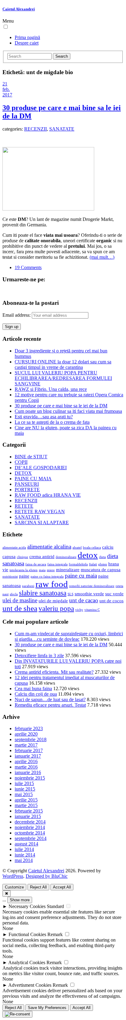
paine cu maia (81, 575)
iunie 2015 (25, 788)
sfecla (14, 594)
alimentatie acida (14, 547)
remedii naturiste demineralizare (91, 586)
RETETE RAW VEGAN (40, 511)
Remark (55, 934)
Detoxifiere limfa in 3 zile (39, 655)
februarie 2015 (29, 810)
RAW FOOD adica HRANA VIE (48, 495)
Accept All (62, 887)
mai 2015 (24, 794)
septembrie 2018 (30, 739)
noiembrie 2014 (30, 827)
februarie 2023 (29, 728)
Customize (14, 887)
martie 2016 (26, 767)
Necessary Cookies (27, 906)
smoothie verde (89, 593)
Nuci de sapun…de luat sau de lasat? (50, 699)
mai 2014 (24, 860)
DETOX (23, 473)
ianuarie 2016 (28, 772)
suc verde (114, 593)
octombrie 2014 (30, 832)
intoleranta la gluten (23, 570)
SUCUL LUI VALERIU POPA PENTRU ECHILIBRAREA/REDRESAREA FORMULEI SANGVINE (63, 378)
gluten (102, 564)
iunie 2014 (25, 854)
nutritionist (10, 576)
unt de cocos (111, 600)
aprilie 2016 (26, 761)
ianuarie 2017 (28, 756)
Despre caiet (27, 42)
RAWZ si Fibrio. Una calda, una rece (51, 389)
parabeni (28, 586)
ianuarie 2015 (28, 816)
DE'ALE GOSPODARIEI (41, 467)
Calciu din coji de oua (36, 694)
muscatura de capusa (100, 569)
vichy (79, 609)
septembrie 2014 (30, 838)
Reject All (38, 887)
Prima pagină (27, 37)
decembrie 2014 (30, 821)
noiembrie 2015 (30, 777)
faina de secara (35, 564)
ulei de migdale (53, 600)
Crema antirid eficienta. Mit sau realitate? (54, 672)
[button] (6, 27)
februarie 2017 (29, 750)
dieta (102, 557)
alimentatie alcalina (49, 546)
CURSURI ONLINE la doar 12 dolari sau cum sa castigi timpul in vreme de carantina (63, 364)
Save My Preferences (47, 1007)
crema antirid (41, 556)
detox (88, 555)
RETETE (24, 506)
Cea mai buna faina (33, 688)
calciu (107, 547)
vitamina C (92, 609)
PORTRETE (27, 489)
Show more (20, 900)
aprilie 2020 (26, 734)
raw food (51, 584)
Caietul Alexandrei (18, 9)
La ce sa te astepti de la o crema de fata (52, 422)
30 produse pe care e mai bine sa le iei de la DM (61, 405)
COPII (21, 462)
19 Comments (28, 267)
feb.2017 (7, 92)
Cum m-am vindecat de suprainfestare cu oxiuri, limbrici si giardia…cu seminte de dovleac (69, 636)
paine (24, 575)
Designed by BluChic (47, 876)
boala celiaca (92, 547)
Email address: (17, 315)
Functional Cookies (27, 934)
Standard (55, 906)
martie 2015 (26, 805)
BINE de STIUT (31, 456)
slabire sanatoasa (42, 593)
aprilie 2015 (26, 799)
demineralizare (66, 557)
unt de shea (19, 608)
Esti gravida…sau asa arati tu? (44, 416)
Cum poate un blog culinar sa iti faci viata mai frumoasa (68, 411)
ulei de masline (19, 600)
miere (51, 570)
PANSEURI (27, 484)
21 (4, 83)
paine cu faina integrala (47, 576)
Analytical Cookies (26, 962)
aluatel (77, 547)
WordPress (12, 876)
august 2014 (26, 843)
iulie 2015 (24, 783)
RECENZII (35, 129)
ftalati (93, 564)
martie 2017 (26, 745)
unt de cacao (83, 600)
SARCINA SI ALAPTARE (42, 522)
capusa (9, 556)
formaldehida (78, 564)
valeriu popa (56, 608)
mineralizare (68, 569)
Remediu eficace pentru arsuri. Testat (50, 705)
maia (42, 570)
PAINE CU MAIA (33, 478)
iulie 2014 (24, 849)
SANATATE (61, 129)
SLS (70, 594)
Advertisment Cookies (29, 985)
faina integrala (57, 564)
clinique (22, 557)
